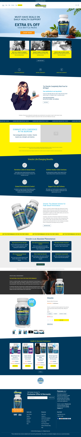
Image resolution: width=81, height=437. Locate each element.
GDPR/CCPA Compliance (45, 418)
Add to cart (40, 367)
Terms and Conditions (45, 420)
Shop (6, 5)
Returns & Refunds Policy (46, 425)
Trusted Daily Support (17, 410)
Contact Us (43, 416)
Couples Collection (27, 355)
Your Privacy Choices (45, 423)
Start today (46, 102)
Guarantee (28, 421)
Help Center (43, 414)
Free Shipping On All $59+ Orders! (40, 0)
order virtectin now (40, 264)
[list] (28, 313)
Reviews (12, 5)
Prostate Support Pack (53, 355)
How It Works (29, 414)
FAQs (9, 5)
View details (50, 324)
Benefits (28, 416)
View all (40, 371)
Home (3, 5)
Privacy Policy (43, 421)
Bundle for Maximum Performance (40, 341)
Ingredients (29, 418)
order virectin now (41, 60)
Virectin (50, 298)
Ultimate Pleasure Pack (15, 355)
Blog (16, 5)
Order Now (20, 5)
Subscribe (51, 397)
